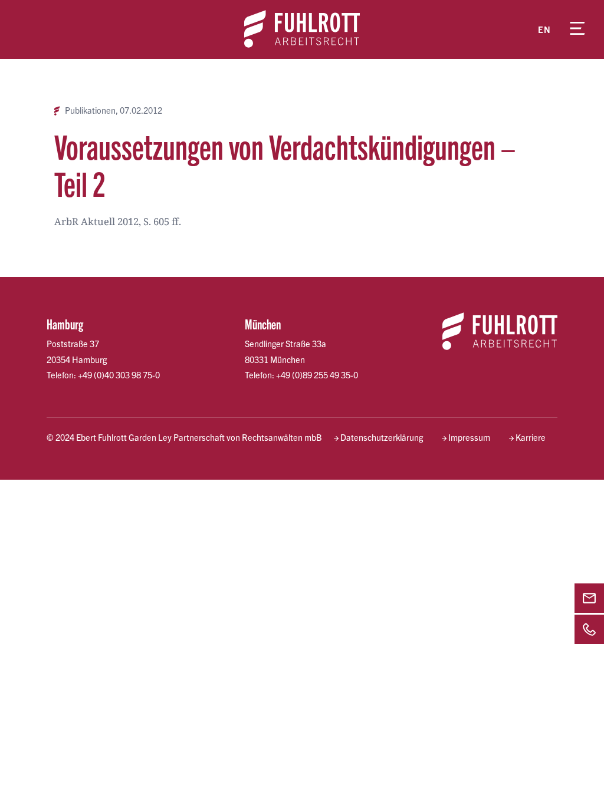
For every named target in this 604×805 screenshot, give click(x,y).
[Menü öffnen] (577, 29)
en (544, 29)
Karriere (531, 437)
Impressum (469, 437)
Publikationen (90, 110)
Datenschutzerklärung (381, 437)
